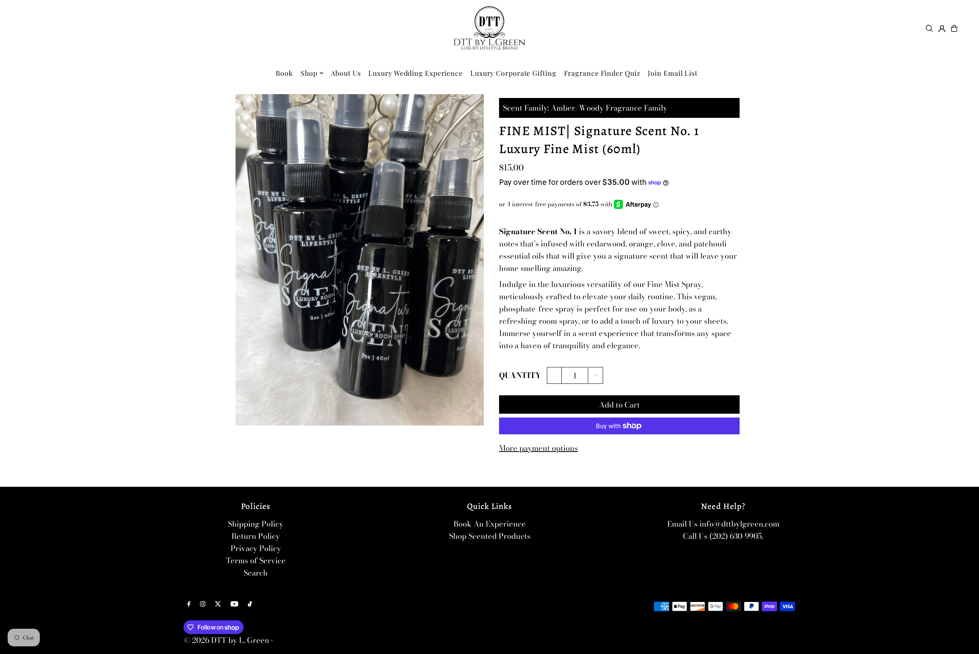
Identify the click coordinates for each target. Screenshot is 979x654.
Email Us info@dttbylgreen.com (723, 524)
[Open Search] (929, 28)
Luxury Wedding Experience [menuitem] (415, 73)
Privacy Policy (256, 548)
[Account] (941, 28)
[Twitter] (218, 604)
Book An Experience (490, 524)
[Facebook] (188, 604)
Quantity (520, 375)
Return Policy (255, 536)
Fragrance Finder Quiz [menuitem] (602, 73)
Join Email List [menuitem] (673, 73)
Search (256, 573)
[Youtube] (234, 604)
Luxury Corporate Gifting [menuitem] (513, 73)
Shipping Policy (255, 524)
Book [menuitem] (284, 73)
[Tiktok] (250, 604)
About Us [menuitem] (346, 73)
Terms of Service (256, 560)
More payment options (538, 448)
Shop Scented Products (489, 536)
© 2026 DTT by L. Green (226, 640)
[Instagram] (202, 604)
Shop (309, 73)
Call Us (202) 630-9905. (723, 536)
